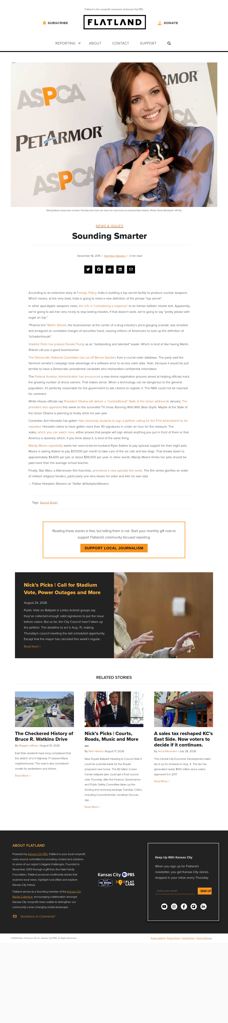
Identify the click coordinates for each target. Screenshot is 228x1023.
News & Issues (109, 225)
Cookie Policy (188, 938)
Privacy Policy (173, 938)
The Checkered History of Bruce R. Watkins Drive (44, 736)
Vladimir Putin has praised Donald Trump (56, 344)
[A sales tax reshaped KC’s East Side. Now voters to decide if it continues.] (183, 709)
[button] (79, 43)
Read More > (23, 775)
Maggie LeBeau (28, 745)
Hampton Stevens (115, 256)
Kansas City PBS (38, 854)
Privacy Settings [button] (158, 938)
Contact (120, 43)
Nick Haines (96, 751)
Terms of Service (204, 938)
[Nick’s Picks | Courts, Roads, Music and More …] (114, 709)
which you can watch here (56, 432)
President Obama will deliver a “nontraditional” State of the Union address (114, 401)
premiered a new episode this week (117, 470)
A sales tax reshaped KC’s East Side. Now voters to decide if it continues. (183, 739)
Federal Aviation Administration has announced (67, 376)
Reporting (65, 43)
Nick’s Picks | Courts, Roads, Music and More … (111, 739)
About (95, 43)
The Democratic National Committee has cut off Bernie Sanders (72, 357)
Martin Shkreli (56, 325)
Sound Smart (49, 502)
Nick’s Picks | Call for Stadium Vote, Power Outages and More (62, 588)
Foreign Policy (86, 292)
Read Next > (32, 646)
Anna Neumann (167, 751)
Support (148, 43)
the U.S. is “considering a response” (103, 306)
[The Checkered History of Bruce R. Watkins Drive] (44, 709)
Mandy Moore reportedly (45, 445)
